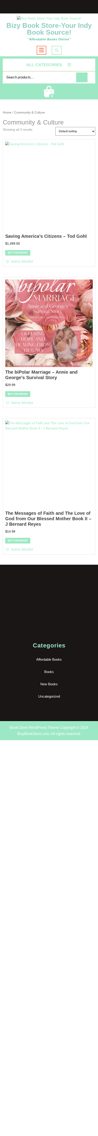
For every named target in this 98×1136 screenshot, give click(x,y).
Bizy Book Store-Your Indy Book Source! (49, 29)
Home (7, 112)
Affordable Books (49, 659)
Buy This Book (18, 252)
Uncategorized (49, 696)
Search (82, 77)
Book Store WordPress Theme (34, 728)
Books (49, 672)
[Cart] (49, 94)
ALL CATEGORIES (44, 64)
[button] (19, 261)
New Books (49, 684)
